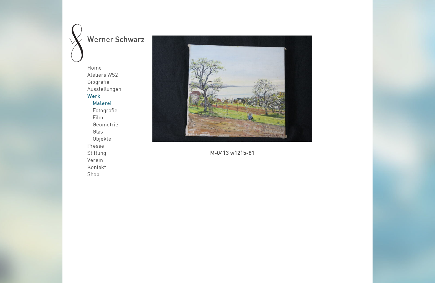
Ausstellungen (104, 89)
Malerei (102, 103)
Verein (95, 160)
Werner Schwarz (115, 39)
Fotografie (105, 110)
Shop (93, 174)
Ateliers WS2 (102, 74)
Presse (95, 145)
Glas (98, 131)
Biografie (98, 81)
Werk (93, 96)
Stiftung (96, 152)
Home (94, 67)
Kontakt (96, 167)
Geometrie (105, 124)
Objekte (102, 138)
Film (98, 117)
